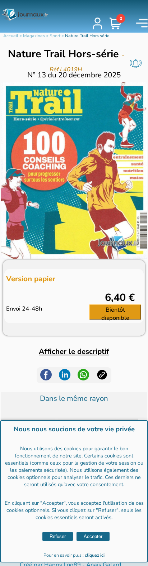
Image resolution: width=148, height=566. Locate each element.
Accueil (10, 36)
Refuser (58, 536)
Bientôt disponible (115, 312)
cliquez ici (95, 555)
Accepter (93, 536)
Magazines (34, 36)
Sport (55, 36)
